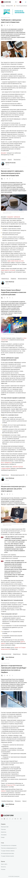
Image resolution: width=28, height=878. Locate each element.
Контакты (3, 866)
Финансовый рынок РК (17, 475)
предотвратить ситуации (8, 270)
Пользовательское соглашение (8, 845)
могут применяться (6, 462)
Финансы (18, 801)
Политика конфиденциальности (9, 848)
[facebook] (10, 818)
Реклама (3, 869)
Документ (4, 153)
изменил (3, 791)
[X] (12, 25)
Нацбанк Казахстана (7, 801)
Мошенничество (6, 654)
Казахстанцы (5, 278)
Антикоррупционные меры (7, 853)
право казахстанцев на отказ (15, 261)
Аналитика (3, 832)
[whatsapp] (4, 25)
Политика (3, 829)
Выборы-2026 (9, 5)
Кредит (4, 159)
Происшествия (4, 826)
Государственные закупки (7, 856)
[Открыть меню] (26, 2)
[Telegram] (7, 25)
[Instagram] (2, 25)
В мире (2, 837)
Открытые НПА (10, 785)
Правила (13, 278)
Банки (10, 159)
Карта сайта (4, 864)
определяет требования (13, 217)
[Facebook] (10, 25)
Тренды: (3, 5)
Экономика (17, 159)
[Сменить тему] (21, 2)
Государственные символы (7, 850)
